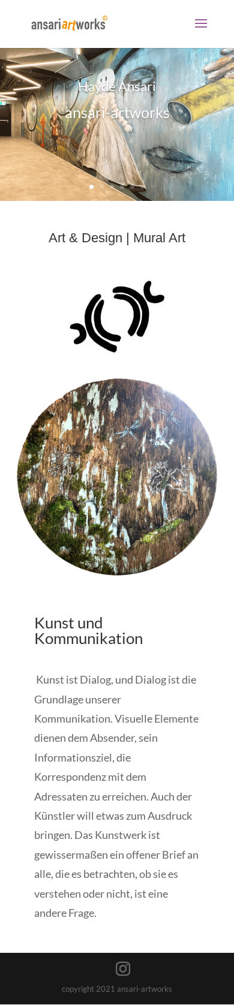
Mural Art (159, 237)
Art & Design (85, 237)
